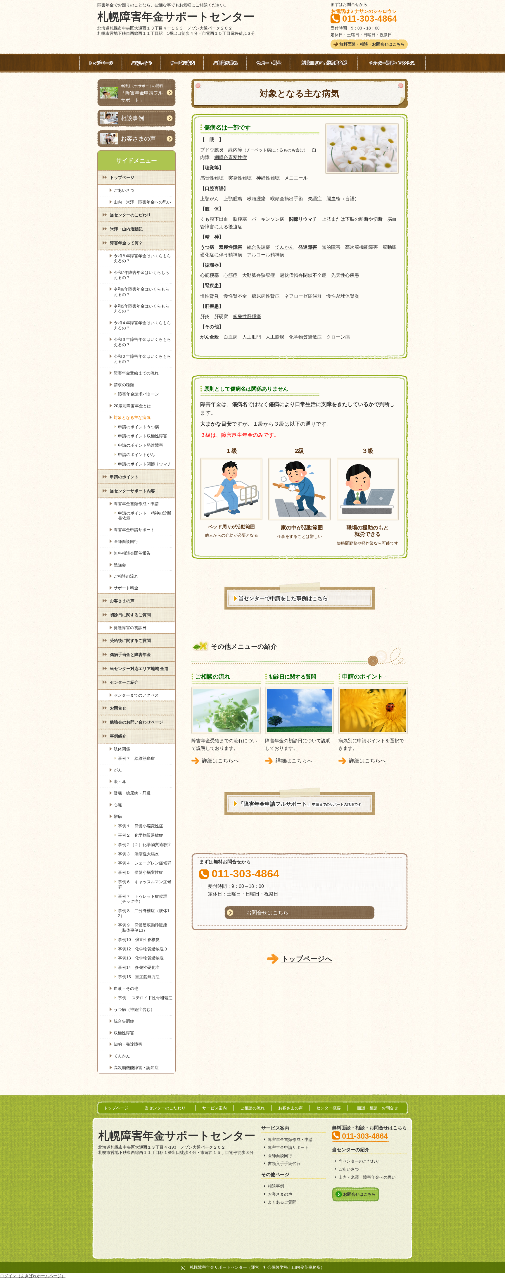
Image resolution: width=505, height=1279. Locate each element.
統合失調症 (258, 247)
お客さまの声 (280, 1194)
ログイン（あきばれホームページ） (32, 1275)
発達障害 (307, 247)
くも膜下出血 (216, 219)
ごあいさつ (348, 1169)
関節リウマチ (303, 219)
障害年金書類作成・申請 (290, 1139)
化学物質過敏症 (305, 336)
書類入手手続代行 (284, 1163)
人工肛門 (251, 336)
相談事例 (276, 1186)
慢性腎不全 (235, 296)
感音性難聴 (212, 177)
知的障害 (331, 247)
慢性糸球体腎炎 (342, 296)
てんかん (284, 247)
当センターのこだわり (358, 1161)
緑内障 (235, 149)
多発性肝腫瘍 (247, 316)
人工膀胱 (275, 336)
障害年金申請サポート (288, 1147)
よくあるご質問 (282, 1202)
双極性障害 (230, 247)
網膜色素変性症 (230, 157)
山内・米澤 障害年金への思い (367, 1177)
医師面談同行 (280, 1155)
